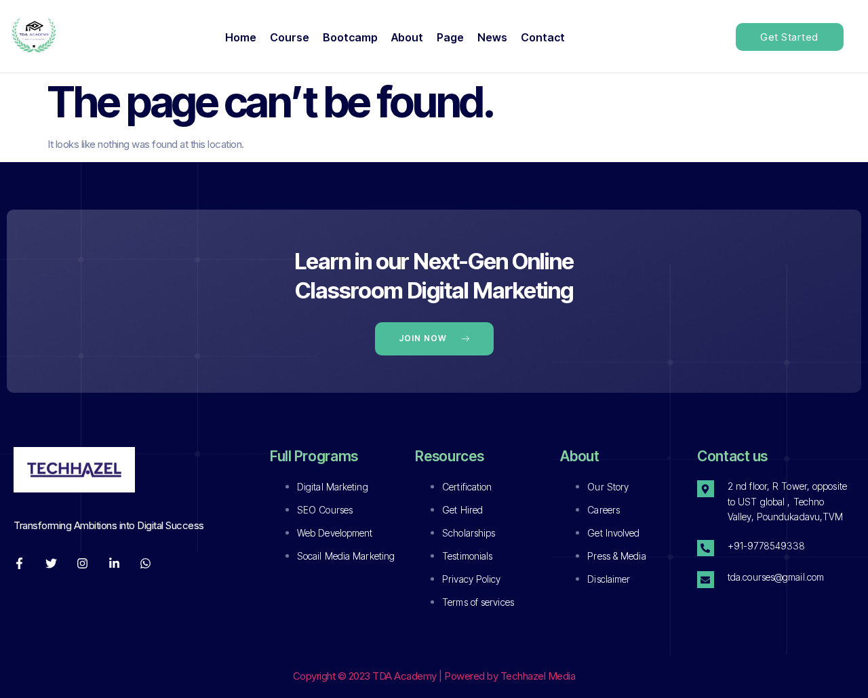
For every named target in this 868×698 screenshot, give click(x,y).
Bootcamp (350, 37)
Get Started (789, 37)
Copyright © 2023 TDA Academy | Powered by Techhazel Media (434, 676)
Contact (543, 37)
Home (240, 37)
